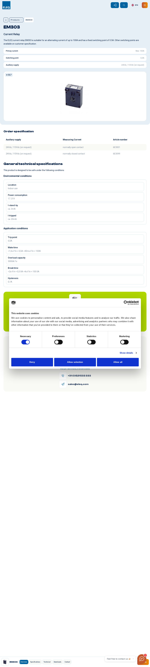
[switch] (58, 342)
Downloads (57, 662)
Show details (126, 353)
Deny (32, 362)
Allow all (117, 362)
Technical (47, 662)
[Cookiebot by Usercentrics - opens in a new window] (126, 302)
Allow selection (75, 362)
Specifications (35, 662)
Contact (67, 662)
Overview (24, 662)
